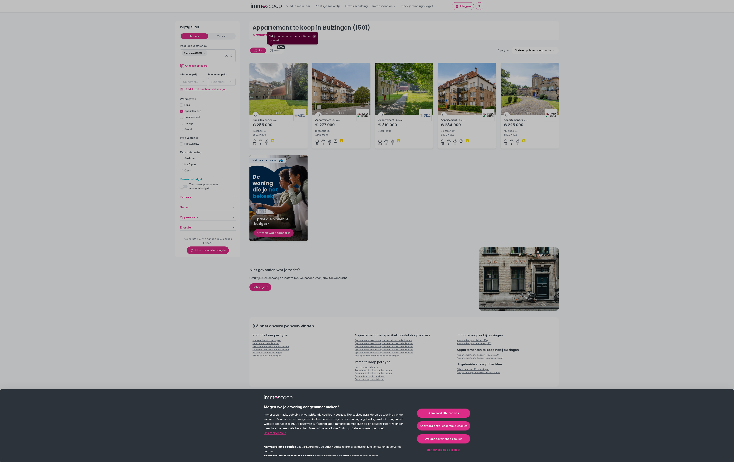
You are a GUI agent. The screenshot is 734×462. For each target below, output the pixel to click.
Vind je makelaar (298, 6)
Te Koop (194, 36)
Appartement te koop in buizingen (373, 370)
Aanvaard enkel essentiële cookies (444, 426)
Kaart (277, 50)
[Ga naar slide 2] (278, 113)
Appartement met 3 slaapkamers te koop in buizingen (384, 346)
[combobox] (203, 59)
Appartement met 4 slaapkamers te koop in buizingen (384, 349)
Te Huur (221, 36)
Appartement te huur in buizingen (271, 346)
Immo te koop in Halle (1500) (472, 340)
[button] (204, 53)
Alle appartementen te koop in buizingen (377, 355)
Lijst (260, 50)
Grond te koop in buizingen (369, 379)
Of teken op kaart (196, 66)
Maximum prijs (217, 74)
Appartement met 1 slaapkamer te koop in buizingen (383, 340)
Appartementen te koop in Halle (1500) (478, 354)
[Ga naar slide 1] (276, 113)
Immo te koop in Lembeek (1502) (474, 343)
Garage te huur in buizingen (267, 352)
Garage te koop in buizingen (370, 376)
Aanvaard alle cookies (443, 413)
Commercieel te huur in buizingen (271, 349)
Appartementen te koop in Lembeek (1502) (480, 357)
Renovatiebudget (191, 179)
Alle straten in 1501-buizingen (473, 369)
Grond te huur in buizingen (267, 355)
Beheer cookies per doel (443, 450)
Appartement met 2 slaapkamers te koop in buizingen (384, 343)
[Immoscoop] (266, 6)
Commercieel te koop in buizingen (373, 373)
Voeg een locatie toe (193, 46)
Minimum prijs (189, 74)
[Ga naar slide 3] (280, 113)
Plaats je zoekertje (328, 6)
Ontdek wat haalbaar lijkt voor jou (205, 89)
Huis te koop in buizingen (368, 367)
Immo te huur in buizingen (267, 340)
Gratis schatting (356, 6)
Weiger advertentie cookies (443, 439)
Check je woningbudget (416, 6)
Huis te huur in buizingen (266, 343)
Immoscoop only (383, 6)
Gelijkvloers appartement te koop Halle (478, 372)
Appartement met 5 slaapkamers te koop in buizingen (384, 352)
